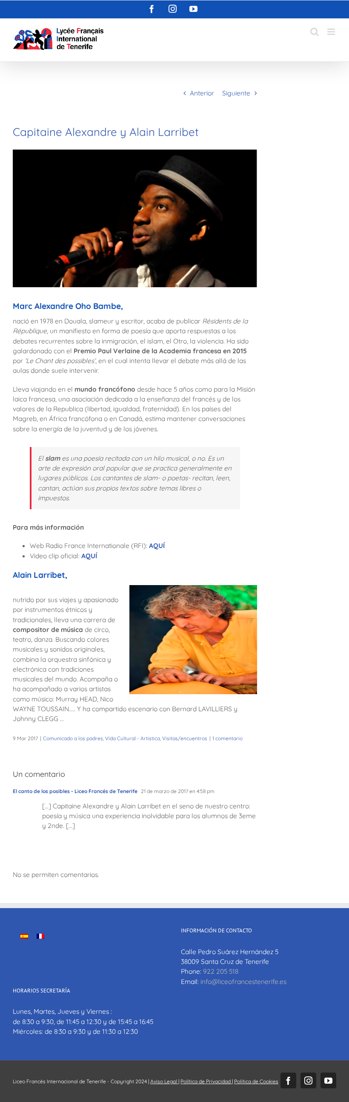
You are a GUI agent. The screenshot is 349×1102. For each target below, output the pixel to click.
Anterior (202, 93)
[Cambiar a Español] (24, 935)
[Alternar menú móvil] (331, 31)
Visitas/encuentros (184, 738)
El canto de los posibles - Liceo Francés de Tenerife (75, 791)
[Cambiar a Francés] (40, 935)
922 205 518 (220, 971)
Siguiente (236, 93)
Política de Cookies (256, 1081)
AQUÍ (157, 545)
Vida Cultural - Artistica (132, 738)
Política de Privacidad (206, 1081)
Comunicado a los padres (73, 738)
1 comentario (227, 738)
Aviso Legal (164, 1081)
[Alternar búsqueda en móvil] (314, 31)
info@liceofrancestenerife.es (243, 981)
